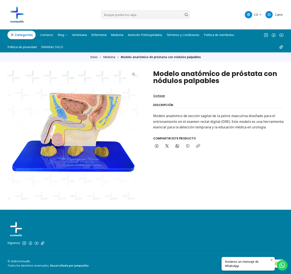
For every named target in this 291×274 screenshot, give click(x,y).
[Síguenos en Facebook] (273, 35)
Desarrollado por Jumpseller (69, 265)
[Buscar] (186, 14)
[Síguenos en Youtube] (281, 35)
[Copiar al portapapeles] (198, 146)
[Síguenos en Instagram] (266, 35)
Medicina (109, 57)
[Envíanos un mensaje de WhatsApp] (282, 265)
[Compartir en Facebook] (156, 146)
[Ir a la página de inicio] (17, 14)
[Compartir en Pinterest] (187, 146)
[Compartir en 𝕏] (167, 146)
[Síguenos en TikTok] (281, 47)
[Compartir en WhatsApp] (177, 146)
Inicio (94, 57)
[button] (21, 35)
